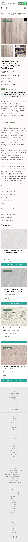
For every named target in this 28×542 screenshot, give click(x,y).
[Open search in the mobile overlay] (1, 8)
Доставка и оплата (14, 393)
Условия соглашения (14, 397)
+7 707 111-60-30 (11, 3)
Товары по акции (14, 401)
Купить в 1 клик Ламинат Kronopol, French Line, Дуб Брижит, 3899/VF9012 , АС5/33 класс (14, 94)
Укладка (14, 399)
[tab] (4, 122)
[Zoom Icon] (25, 19)
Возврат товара (14, 406)
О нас (14, 391)
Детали (13, 122)
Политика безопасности (14, 395)
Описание (4, 122)
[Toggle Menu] (25, 8)
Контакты (14, 404)
